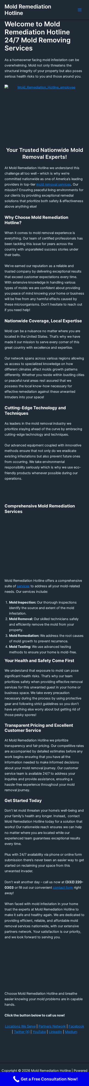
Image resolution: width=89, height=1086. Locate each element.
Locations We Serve (20, 1026)
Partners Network (52, 1026)
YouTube (39, 1032)
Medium (71, 1032)
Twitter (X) (22, 1032)
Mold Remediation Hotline (28, 9)
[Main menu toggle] (79, 10)
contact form (63, 888)
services (23, 586)
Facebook (76, 1026)
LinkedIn (55, 1032)
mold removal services (53, 184)
